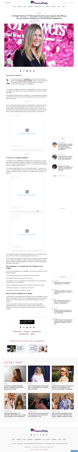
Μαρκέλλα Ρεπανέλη (34, 21)
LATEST (63, 6)
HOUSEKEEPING (37, 6)
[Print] (33, 71)
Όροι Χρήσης (20, 443)
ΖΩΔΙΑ (59, 6)
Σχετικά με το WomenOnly (61, 443)
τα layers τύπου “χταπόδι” (25, 80)
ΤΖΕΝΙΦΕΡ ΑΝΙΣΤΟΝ (24, 334)
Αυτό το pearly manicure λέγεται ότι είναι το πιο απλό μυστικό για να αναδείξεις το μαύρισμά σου (62, 302)
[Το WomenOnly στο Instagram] (64, 3)
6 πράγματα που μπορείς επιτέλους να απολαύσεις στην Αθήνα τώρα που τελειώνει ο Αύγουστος (65, 168)
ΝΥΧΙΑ (55, 298)
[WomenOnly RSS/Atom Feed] (73, 3)
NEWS (14, 6)
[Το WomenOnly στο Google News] (71, 3)
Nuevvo (37, 449)
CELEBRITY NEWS (61, 142)
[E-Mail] (30, 71)
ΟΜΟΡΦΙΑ (19, 6)
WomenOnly (39, 430)
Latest (63, 138)
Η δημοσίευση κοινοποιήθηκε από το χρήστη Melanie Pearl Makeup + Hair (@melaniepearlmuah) (30, 250)
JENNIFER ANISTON (36, 331)
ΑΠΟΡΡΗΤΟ (75, 451)
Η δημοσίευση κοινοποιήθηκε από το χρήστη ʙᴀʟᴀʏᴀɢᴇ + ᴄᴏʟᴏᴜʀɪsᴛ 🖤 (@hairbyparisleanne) (29, 211)
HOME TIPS (56, 318)
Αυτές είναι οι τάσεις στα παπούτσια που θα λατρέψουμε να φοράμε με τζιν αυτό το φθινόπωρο (63, 311)
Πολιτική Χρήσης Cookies (49, 443)
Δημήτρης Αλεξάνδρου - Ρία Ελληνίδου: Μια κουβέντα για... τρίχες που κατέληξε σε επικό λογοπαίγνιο (15, 414)
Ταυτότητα (14, 443)
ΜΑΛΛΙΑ (39, 13)
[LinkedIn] (27, 71)
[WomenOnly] (39, 3)
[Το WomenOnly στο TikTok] (66, 3)
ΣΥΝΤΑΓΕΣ (56, 280)
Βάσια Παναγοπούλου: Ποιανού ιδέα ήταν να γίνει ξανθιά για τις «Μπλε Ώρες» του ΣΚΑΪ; (38, 387)
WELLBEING (30, 6)
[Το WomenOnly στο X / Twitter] (68, 3)
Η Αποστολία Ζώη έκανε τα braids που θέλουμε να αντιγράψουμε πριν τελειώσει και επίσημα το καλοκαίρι (62, 387)
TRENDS (55, 308)
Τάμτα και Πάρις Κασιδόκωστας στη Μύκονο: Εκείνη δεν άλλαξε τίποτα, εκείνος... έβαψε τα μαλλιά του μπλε (62, 414)
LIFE (43, 6)
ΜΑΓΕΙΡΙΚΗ (53, 6)
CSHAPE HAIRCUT (18, 331)
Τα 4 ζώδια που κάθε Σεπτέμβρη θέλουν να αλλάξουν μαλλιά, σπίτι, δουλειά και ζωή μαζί (14, 387)
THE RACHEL (27, 331)
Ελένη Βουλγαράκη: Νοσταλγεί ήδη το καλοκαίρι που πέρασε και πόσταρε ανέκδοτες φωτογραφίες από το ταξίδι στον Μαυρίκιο (65, 146)
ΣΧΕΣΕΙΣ (47, 6)
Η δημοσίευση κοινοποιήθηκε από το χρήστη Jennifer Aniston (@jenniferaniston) (27, 149)
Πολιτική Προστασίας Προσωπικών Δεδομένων (34, 443)
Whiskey (46, 449)
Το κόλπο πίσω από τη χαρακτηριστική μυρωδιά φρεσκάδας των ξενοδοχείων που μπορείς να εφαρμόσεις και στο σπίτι (63, 321)
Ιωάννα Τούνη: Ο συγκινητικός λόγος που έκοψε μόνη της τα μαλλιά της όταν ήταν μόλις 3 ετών (38, 414)
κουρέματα (27, 79)
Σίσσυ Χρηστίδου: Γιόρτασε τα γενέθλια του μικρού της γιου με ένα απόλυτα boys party (65, 158)
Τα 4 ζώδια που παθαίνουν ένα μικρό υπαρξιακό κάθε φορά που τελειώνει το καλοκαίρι (63, 292)
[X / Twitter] (23, 71)
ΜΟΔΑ (24, 6)
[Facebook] (20, 71)
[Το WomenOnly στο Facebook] (62, 3)
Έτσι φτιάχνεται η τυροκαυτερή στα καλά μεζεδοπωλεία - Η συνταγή (62, 283)
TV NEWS (30, 383)
